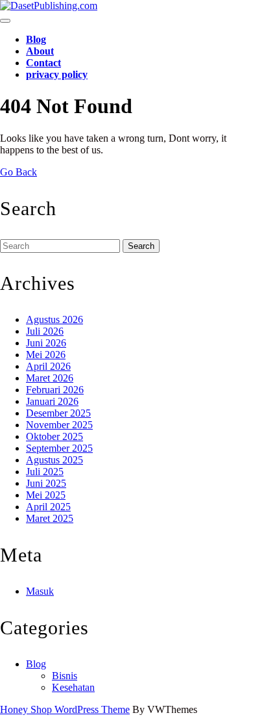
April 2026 (48, 366)
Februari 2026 (55, 389)
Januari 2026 (52, 401)
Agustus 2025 (54, 459)
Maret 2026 (49, 377)
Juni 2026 (46, 342)
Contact (43, 62)
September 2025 (59, 448)
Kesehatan (73, 687)
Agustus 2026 (54, 319)
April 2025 (48, 506)
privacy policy (57, 74)
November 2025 (59, 424)
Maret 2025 (49, 518)
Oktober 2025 (54, 436)
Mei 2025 (46, 494)
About (40, 51)
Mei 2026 (46, 354)
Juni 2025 (46, 483)
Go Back (18, 171)
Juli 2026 (45, 331)
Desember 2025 (58, 413)
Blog (36, 39)
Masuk (40, 591)
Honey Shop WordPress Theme (65, 709)
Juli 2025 (45, 471)
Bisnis (64, 675)
